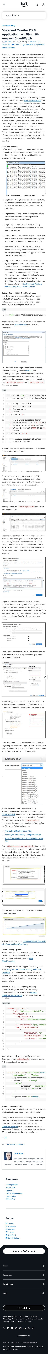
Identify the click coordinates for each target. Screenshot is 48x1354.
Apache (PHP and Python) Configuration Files (23, 834)
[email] (33, 1328)
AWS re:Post (10, 1199)
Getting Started (12, 1184)
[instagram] (16, 1328)
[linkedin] (12, 1328)
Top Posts (9, 1190)
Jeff (5, 1137)
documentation (21, 325)
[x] (4, 1328)
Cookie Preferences (29, 1342)
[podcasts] (29, 1328)
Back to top (22, 1335)
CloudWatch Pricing (10, 1126)
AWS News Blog (8, 25)
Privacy (6, 1342)
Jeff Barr (7, 42)
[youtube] (25, 1328)
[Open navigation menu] (4, 5)
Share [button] (16, 44)
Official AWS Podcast (14, 1193)
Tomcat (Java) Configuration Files (18, 831)
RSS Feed (12, 1235)
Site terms (15, 1342)
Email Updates (14, 1238)
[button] (12, 15)
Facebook (12, 1226)
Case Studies (11, 1196)
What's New (10, 1187)
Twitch (11, 1232)
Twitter (11, 1223)
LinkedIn (11, 1229)
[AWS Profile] (43, 4)
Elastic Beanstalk (8, 814)
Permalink (6, 44)
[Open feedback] (45, 677)
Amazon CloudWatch (32, 100)
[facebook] (8, 1328)
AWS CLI (28, 370)
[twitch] (20, 1328)
